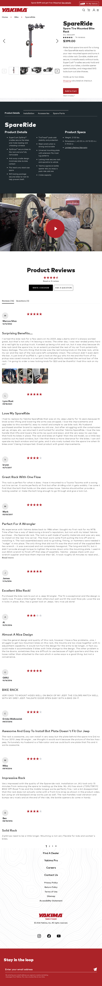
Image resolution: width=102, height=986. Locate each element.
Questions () (22, 301)
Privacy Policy (51, 882)
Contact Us (51, 874)
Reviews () (8, 301)
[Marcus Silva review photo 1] (9, 376)
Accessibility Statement (51, 900)
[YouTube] (61, 936)
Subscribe (94, 969)
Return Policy (51, 887)
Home (5, 17)
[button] (83, 10)
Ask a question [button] (63, 288)
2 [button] (49, 846)
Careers (51, 867)
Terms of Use (51, 891)
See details (66, 3)
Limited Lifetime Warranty (76, 147)
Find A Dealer (51, 853)
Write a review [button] (41, 288)
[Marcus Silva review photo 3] (40, 376)
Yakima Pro (51, 860)
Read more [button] (8, 557)
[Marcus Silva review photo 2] (25, 376)
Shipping (67, 81)
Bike (16, 17)
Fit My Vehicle (92, 4)
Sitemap (51, 896)
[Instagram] (41, 936)
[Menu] (97, 10)
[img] (34, 315)
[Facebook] (51, 936)
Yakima (44, 923)
